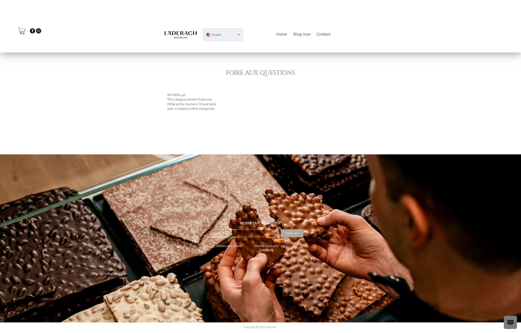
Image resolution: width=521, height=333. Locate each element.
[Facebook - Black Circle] (32, 30)
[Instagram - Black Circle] (38, 30)
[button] (22, 30)
